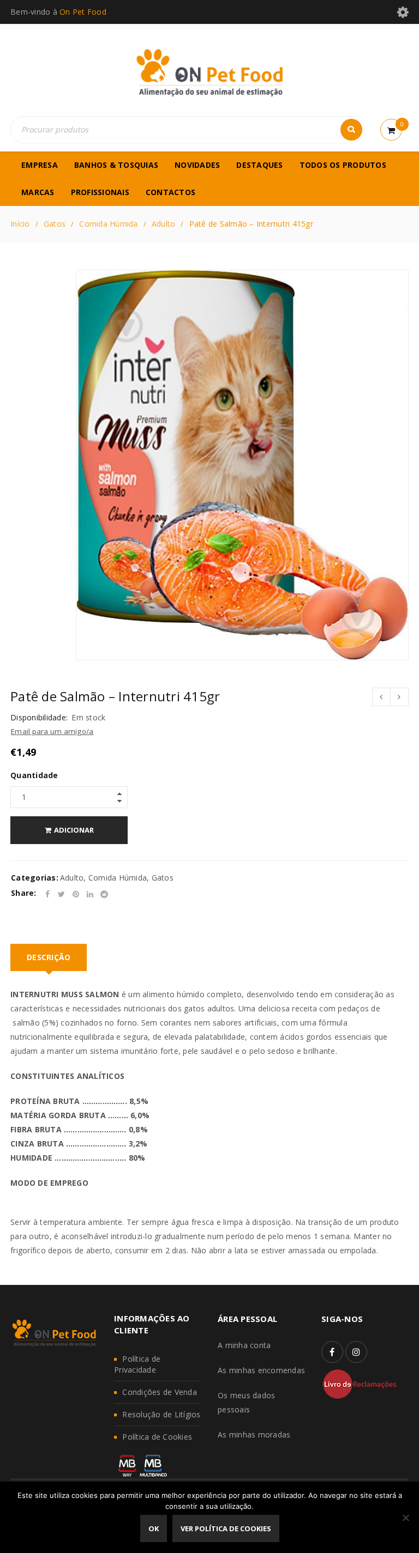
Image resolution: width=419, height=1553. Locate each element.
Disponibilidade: (39, 718)
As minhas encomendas (261, 1370)
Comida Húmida (108, 224)
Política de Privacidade (137, 1364)
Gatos (54, 224)
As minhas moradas (254, 1434)
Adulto (164, 224)
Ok (153, 1528)
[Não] (405, 1517)
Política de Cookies (157, 1436)
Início (20, 224)
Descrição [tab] (48, 957)
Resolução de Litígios (161, 1414)
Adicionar (74, 830)
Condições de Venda (159, 1392)
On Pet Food (82, 12)
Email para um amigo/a (52, 731)
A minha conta (244, 1345)
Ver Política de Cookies (226, 1528)
